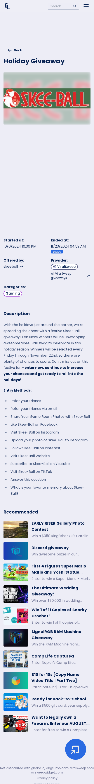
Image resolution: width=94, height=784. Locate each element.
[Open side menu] (86, 6)
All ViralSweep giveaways (61, 275)
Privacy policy (47, 778)
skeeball (10, 266)
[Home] (7, 6)
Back (18, 50)
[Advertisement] (47, 32)
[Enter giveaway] (75, 749)
